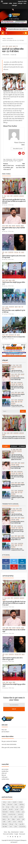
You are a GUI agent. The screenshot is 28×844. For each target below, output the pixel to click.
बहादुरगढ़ (19, 306)
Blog (9, 832)
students (19, 161)
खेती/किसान (21, 804)
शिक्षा (17, 46)
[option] (14, 368)
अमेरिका (3, 252)
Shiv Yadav (11, 204)
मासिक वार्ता (4, 773)
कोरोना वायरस (9, 804)
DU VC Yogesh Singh (8, 160)
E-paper (16, 834)
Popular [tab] (14, 446)
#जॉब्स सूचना (20, 3)
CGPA (14, 159)
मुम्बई (23, 819)
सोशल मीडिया (4, 826)
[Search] (23, 33)
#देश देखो (15, 3)
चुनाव (17, 807)
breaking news (9, 159)
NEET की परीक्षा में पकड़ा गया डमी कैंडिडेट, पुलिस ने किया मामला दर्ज (8, 166)
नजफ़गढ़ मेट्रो (10, 46)
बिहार (9, 819)
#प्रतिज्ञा (10, 3)
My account (22, 834)
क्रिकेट (16, 804)
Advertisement (15, 832)
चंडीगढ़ (12, 807)
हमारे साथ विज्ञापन (5, 731)
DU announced (20, 159)
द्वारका (23, 812)
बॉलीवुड (13, 819)
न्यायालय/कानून (18, 225)
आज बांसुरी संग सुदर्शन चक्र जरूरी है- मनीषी (20, 165)
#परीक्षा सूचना (14, 5)
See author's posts (17, 148)
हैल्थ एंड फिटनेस (7, 308)
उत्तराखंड (20, 802)
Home (5, 832)
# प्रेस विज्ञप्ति (5, 3)
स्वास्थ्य (24, 3)
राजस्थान (14, 821)
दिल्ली (22, 809)
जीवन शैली (11, 809)
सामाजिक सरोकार (5, 779)
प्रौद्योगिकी (13, 280)
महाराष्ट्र (18, 819)
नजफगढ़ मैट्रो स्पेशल (10, 252)
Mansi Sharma (6, 54)
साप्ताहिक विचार (5, 771)
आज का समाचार (5, 769)
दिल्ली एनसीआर (5, 812)
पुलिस (19, 252)
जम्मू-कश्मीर (4, 809)
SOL (15, 161)
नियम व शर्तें (4, 730)
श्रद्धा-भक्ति (21, 824)
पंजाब (11, 816)
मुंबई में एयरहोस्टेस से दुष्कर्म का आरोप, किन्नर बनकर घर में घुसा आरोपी (17, 379)
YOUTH (3, 306)
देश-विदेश (6, 225)
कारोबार (3, 804)
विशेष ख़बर (11, 824)
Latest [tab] (6, 446)
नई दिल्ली (6, 46)
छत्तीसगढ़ (22, 807)
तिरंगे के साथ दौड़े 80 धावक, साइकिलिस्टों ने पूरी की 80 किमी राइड (17, 398)
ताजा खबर (3, 46)
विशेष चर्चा (4, 775)
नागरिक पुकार (4, 777)
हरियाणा (3, 308)
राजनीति (3, 821)
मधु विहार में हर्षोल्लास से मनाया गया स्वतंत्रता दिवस (13, 337)
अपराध (9, 802)
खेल (11, 449)
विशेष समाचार (4, 824)
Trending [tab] (22, 446)
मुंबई (2, 253)
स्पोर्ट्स (22, 306)
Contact (21, 832)
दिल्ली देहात (12, 812)
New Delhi (11, 161)
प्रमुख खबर (14, 46)
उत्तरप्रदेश (14, 802)
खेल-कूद (14, 449)
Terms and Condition (8, 834)
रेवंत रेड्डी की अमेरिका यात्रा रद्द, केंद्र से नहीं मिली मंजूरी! (13, 435)
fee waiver (15, 160)
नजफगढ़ (4, 802)
